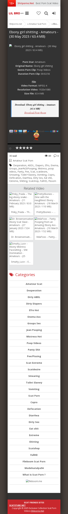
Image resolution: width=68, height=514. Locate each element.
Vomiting (42, 174)
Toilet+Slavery (28, 174)
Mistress (42, 168)
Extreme (13, 181)
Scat (32, 171)
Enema (54, 165)
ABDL (31, 165)
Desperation (19, 165)
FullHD (43, 181)
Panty (20, 171)
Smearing (14, 174)
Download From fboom (35, 112)
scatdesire (41, 171)
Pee (27, 171)
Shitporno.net (16, 13)
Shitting (23, 181)
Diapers (39, 165)
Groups (13, 168)
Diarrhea (27, 177)
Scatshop (34, 181)
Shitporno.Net (37, 511)
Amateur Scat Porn (37, 24)
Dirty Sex (38, 177)
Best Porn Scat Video (47, 3)
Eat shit (48, 177)
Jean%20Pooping (27, 168)
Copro (51, 174)
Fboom (52, 181)
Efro (47, 165)
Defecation (15, 177)
